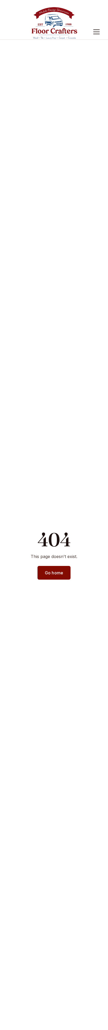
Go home (54, 572)
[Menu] (96, 31)
